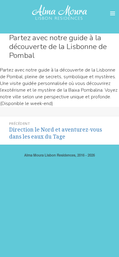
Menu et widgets (112, 19)
